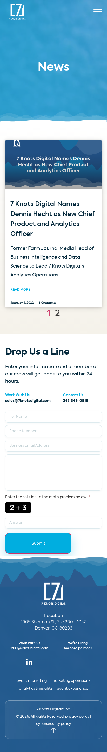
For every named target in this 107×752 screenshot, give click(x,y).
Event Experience (72, 688)
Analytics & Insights (35, 688)
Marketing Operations (70, 681)
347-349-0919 (75, 401)
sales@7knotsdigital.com (28, 401)
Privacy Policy (77, 716)
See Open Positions (78, 648)
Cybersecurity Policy (53, 724)
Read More (20, 289)
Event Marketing (32, 681)
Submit (38, 543)
